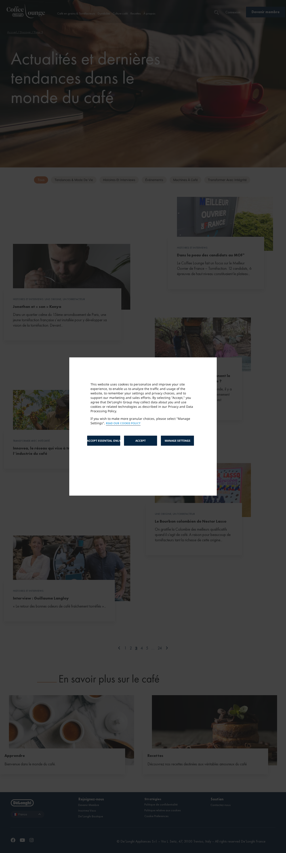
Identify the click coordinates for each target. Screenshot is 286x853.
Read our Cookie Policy (123, 423)
